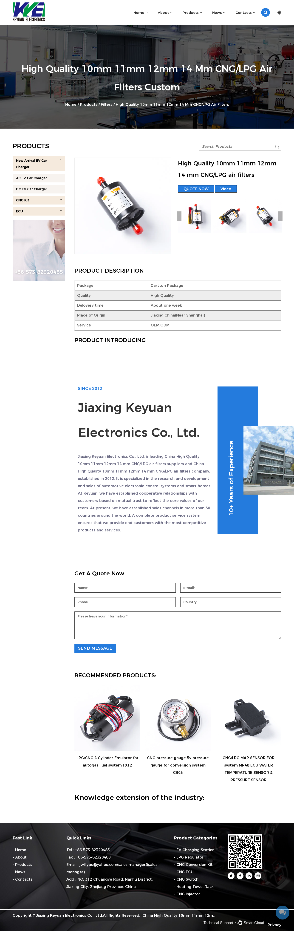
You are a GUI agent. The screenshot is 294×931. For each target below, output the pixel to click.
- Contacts (22, 879)
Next (280, 216)
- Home (19, 850)
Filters (106, 104)
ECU (19, 211)
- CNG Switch (186, 879)
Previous (179, 216)
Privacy (274, 925)
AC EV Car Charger (31, 178)
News (217, 12)
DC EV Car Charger (31, 189)
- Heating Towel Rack (194, 887)
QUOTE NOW (196, 189)
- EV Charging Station (194, 850)
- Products (22, 864)
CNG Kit (22, 200)
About (163, 12)
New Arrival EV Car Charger (31, 164)
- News (19, 872)
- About (20, 857)
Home (138, 12)
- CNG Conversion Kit (193, 864)
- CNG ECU (184, 872)
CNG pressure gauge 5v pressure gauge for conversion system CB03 (178, 765)
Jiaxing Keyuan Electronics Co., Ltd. (69, 915)
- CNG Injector (187, 894)
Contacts (243, 12)
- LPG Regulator (189, 857)
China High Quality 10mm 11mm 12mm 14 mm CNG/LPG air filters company (214, 915)
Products (190, 12)
